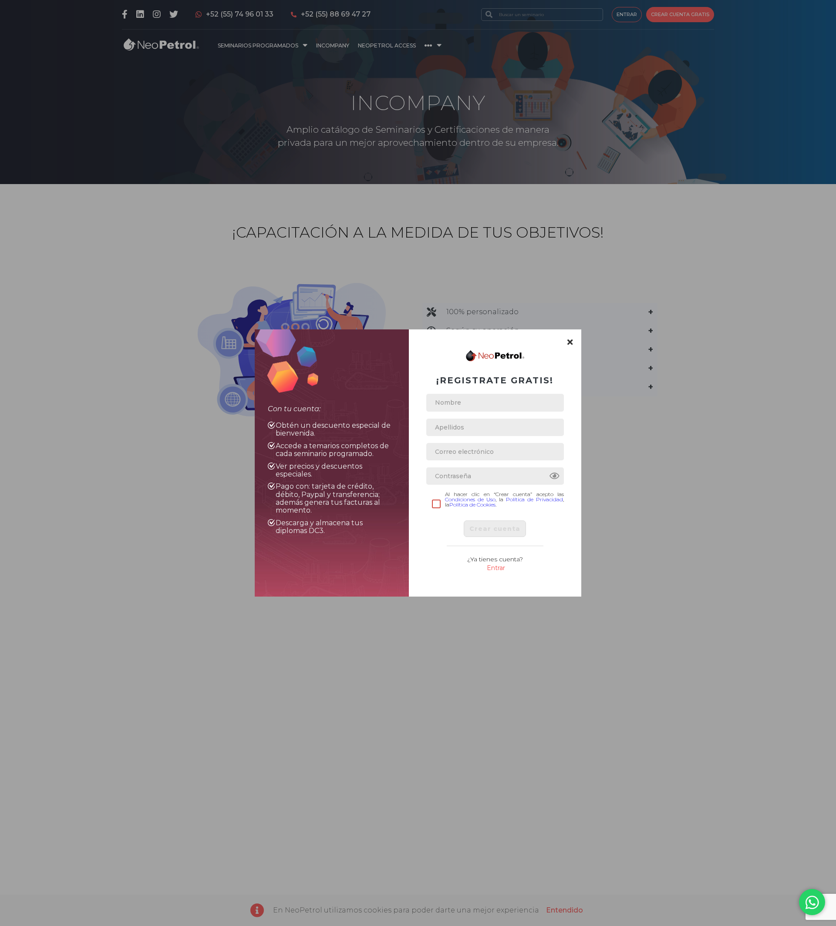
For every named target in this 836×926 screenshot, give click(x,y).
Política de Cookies (472, 504)
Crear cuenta (494, 529)
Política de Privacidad (534, 499)
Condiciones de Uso (470, 499)
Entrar (496, 568)
